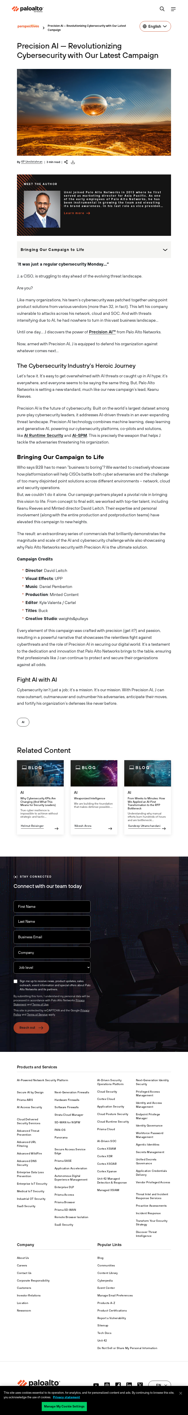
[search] (162, 9)
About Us (23, 1258)
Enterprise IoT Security (32, 1183)
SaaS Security (26, 1206)
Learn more (74, 213)
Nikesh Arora (83, 825)
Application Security (110, 1106)
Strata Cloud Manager (69, 1114)
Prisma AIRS (25, 1100)
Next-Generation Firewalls (72, 1092)
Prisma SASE (63, 1160)
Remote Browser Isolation (71, 1217)
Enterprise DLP (64, 1187)
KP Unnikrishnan (32, 161)
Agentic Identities (148, 1144)
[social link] (96, 1385)
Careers (22, 1265)
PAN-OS (60, 1130)
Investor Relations (29, 1295)
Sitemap (102, 1325)
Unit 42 (102, 1340)
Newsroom (24, 1310)
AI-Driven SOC (106, 1141)
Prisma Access (64, 1194)
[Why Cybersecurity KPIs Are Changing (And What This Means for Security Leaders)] (40, 797)
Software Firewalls (67, 1107)
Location (22, 1303)
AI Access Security (29, 1107)
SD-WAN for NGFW (67, 1122)
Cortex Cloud (106, 1099)
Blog (100, 1258)
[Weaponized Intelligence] (94, 797)
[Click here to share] (66, 161)
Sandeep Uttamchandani (144, 825)
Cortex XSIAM (106, 1148)
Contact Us (24, 1273)
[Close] (181, 1393)
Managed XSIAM (108, 1190)
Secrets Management (150, 1152)
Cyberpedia (105, 1280)
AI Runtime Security (43, 435)
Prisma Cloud (106, 1129)
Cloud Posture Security (112, 1114)
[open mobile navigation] (173, 9)
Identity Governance (149, 1125)
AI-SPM (79, 435)
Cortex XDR (105, 1156)
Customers (24, 1288)
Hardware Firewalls (67, 1100)
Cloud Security (107, 1091)
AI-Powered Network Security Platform (42, 1080)
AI (23, 722)
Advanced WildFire (29, 1153)
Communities (106, 1265)
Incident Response (148, 1213)
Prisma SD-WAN (65, 1209)
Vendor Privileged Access (153, 1182)
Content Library (107, 1273)
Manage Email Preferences (115, 1295)
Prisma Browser (65, 1202)
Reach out (27, 1027)
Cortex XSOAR (107, 1163)
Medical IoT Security (30, 1191)
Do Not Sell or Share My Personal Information (127, 1348)
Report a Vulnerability (111, 1318)
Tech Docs (104, 1333)
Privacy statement (66, 1397)
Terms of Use (40, 1004)
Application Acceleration (71, 1168)
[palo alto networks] (27, 9)
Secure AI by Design (30, 1092)
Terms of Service (37, 1014)
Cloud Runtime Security (113, 1121)
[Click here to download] (73, 162)
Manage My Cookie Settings (64, 1406)
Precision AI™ (102, 331)
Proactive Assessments (151, 1205)
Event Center (106, 1288)
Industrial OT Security (31, 1198)
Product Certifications (112, 1310)
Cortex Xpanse (107, 1171)
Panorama (61, 1137)
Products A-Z (106, 1303)
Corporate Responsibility (33, 1280)
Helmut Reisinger (32, 825)
